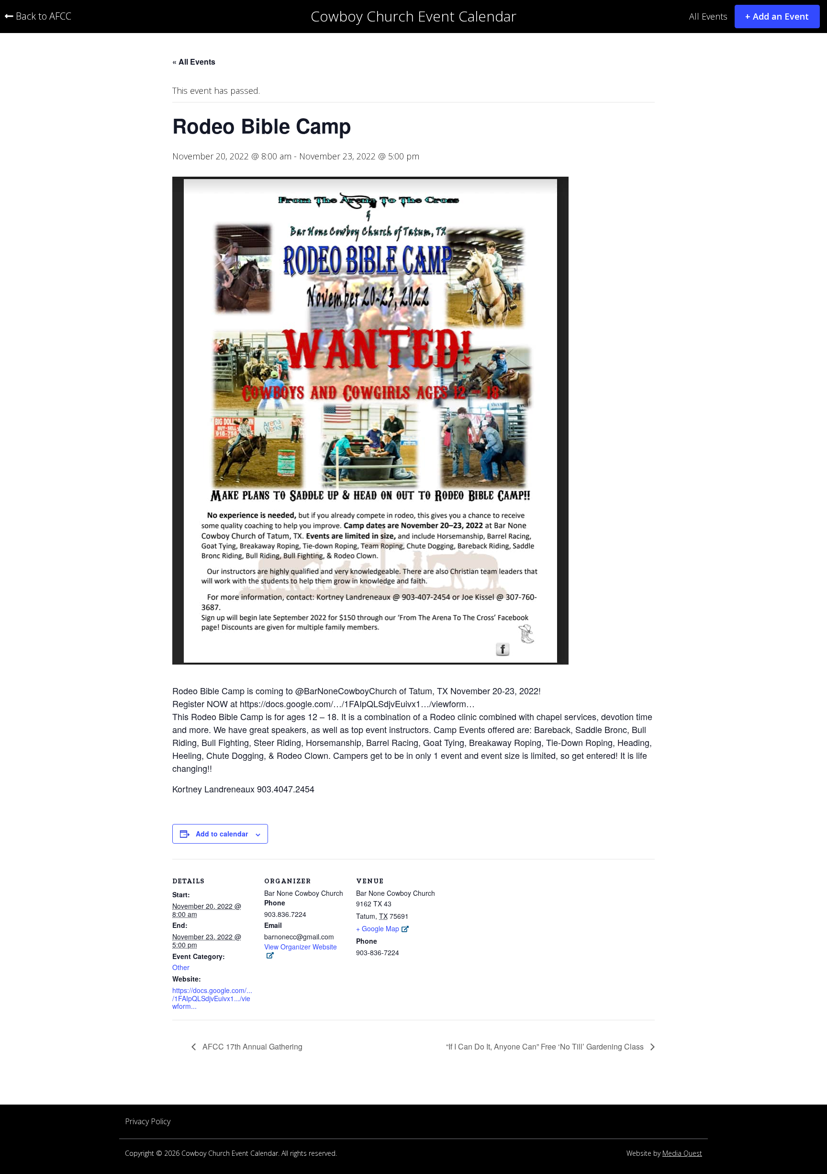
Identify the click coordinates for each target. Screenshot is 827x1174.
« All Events (193, 61)
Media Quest (682, 1154)
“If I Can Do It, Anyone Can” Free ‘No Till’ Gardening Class (546, 1047)
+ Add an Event (777, 16)
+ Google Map (377, 928)
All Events (708, 16)
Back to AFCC (42, 16)
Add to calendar (222, 833)
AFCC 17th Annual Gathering (251, 1047)
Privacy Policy (147, 1121)
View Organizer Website (300, 947)
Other (181, 967)
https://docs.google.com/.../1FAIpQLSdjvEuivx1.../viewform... (212, 998)
